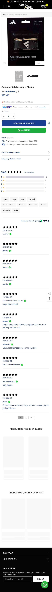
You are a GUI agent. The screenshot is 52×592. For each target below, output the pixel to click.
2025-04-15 (7, 341)
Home (4, 14)
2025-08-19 (7, 264)
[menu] (5, 6)
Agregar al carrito (24, 123)
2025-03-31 (7, 361)
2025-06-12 (7, 297)
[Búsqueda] (9, 6)
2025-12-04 (7, 230)
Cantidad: (5, 112)
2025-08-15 (7, 280)
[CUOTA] (48, 123)
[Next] (47, 63)
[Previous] (43, 63)
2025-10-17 (7, 247)
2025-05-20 (7, 317)
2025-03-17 (7, 398)
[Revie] (44, 220)
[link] (13, 472)
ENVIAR (40, 579)
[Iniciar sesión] (42, 6)
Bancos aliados (41, 107)
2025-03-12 (7, 378)
